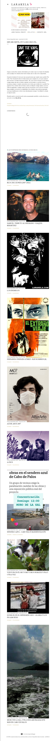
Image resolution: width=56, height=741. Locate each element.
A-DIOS (10, 462)
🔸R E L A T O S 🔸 (31, 32)
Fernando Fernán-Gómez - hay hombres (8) (26, 359)
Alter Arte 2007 (14, 424)
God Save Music (22, 105)
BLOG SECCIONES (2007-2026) (18, 182)
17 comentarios (16, 228)
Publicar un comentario (18, 534)
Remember (31, 105)
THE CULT (46, 105)
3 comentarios (16, 293)
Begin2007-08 (15, 105)
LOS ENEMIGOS (13, 290)
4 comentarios (16, 185)
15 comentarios (16, 426)
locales (27, 105)
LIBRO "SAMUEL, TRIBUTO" (18, 32)
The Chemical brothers (39, 105)
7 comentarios (16, 724)
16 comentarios (16, 361)
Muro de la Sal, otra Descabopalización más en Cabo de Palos (26, 721)
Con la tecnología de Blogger (29, 734)
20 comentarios (16, 620)
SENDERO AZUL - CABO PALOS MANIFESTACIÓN (26, 532)
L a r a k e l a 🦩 (21, 4)
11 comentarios (16, 577)
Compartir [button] (9, 103)
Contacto (40, 32)
